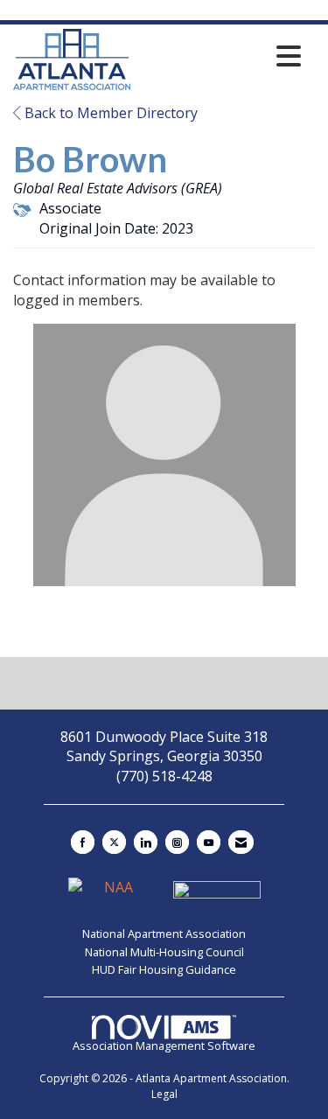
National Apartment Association (164, 933)
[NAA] (113, 895)
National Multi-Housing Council (164, 952)
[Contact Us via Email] (241, 842)
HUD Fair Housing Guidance (164, 969)
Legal (164, 1094)
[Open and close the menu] (220, 56)
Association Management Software (164, 1045)
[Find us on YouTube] (208, 842)
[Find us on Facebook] (82, 842)
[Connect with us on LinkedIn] (145, 842)
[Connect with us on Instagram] (177, 842)
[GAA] (217, 895)
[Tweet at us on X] (114, 842)
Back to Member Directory (109, 112)
